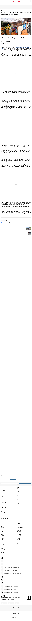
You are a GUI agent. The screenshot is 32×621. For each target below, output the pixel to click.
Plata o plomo (19, 530)
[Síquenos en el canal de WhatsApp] (16, 603)
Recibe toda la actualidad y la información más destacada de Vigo (10, 589)
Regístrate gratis (13, 479)
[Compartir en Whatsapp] (2, 43)
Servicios (2, 508)
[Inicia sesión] (30, 1)
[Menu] (1, 1)
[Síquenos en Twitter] (4, 603)
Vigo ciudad (6, 218)
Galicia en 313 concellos (20, 506)
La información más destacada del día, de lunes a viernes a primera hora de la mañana (13, 557)
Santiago (18, 503)
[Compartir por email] (3, 43)
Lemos (18, 498)
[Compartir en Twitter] (7, 43)
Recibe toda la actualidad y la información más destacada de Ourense (11, 592)
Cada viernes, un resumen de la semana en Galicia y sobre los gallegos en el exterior (12, 576)
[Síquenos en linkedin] (9, 603)
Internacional (2, 527)
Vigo (17, 504)
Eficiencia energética (4, 517)
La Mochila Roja (19, 535)
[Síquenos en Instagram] (6, 603)
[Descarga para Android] (30, 597)
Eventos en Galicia (3, 512)
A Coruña (18, 488)
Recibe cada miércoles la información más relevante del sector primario (11, 570)
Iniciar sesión (19, 479)
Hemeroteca (2, 491)
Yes (17, 542)
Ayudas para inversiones (4, 518)
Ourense (18, 500)
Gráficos (2, 534)
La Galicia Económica (4, 539)
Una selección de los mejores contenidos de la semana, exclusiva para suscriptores (12, 563)
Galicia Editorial (17, 613)
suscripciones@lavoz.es (16, 609)
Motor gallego (3, 553)
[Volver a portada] (16, 1)
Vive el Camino (19, 534)
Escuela (18, 543)
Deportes (2, 530)
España (2, 526)
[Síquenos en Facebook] (2, 603)
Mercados (18, 539)
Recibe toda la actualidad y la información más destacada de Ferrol (11, 582)
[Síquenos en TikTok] (13, 603)
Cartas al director (3, 502)
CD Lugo (2, 548)
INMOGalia (2, 511)
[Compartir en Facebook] (5, 43)
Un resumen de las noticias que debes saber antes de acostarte (10, 560)
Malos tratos (9, 218)
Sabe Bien (18, 523)
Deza (17, 495)
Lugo (17, 499)
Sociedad (2, 531)
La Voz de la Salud (19, 522)
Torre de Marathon (3, 544)
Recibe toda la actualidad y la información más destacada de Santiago (11, 586)
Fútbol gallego (3, 552)
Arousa (18, 491)
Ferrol (17, 496)
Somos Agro (2, 535)
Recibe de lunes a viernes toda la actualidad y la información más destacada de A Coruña (13, 579)
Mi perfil (2, 496)
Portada (2, 522)
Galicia (2, 523)
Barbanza (18, 492)
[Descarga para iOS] (28, 597)
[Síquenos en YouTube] (11, 603)
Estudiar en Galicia (19, 526)
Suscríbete (2, 493)
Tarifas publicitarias (3, 507)
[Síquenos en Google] (18, 603)
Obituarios (2, 538)
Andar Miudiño (3, 549)
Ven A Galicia (19, 531)
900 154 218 (16, 608)
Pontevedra (18, 502)
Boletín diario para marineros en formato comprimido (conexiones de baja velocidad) (12, 573)
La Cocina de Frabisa (20, 527)
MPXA (14, 613)
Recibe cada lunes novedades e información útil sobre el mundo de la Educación (12, 567)
